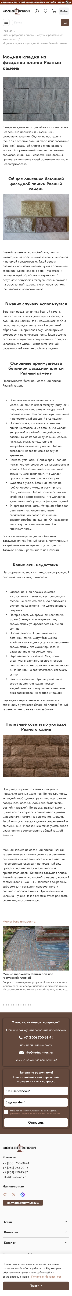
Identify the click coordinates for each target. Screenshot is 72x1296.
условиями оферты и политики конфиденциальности (35, 1113)
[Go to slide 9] (23, 1004)
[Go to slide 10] (25, 1004)
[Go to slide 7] (18, 1004)
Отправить (36, 1122)
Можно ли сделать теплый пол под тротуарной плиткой (28, 976)
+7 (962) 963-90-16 (15, 1168)
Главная (7, 31)
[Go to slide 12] (30, 1004)
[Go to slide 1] (3, 1004)
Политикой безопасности (46, 1277)
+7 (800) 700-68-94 (39, 1037)
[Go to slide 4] (11, 1004)
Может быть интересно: (19, 921)
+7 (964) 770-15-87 (15, 1172)
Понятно (36, 1285)
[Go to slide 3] (8, 1004)
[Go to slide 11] (28, 1004)
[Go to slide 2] (6, 1004)
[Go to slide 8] (20, 1004)
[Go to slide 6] (16, 1004)
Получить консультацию (23, 1202)
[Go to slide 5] (13, 1004)
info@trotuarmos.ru (39, 1052)
